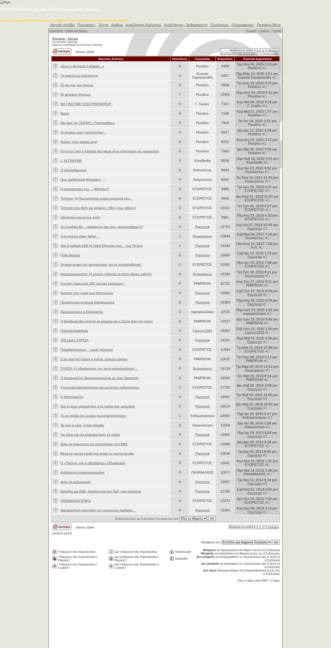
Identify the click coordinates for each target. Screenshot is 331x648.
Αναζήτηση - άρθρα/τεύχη (185, 25)
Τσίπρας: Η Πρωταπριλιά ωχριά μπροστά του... (96, 198)
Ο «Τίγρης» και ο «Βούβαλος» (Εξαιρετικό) (92, 463)
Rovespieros (202, 236)
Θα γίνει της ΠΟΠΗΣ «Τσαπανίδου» (87, 123)
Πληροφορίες (242, 25)
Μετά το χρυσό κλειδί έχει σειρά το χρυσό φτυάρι (97, 453)
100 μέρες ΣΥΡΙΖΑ (74, 340)
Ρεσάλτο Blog (269, 25)
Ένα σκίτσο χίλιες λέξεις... (79, 236)
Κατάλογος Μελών (76, 30)
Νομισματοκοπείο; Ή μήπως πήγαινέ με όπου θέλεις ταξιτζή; (106, 274)
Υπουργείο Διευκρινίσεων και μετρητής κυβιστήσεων (99, 387)
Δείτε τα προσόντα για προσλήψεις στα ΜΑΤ (94, 444)
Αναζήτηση (56, 30)
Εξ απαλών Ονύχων (75, 94)
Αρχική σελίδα (62, 25)
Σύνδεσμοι (219, 25)
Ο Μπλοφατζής (72, 397)
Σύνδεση (264, 30)
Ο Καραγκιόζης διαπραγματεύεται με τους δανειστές (99, 378)
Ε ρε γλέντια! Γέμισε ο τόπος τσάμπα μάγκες (94, 359)
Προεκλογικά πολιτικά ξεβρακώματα (87, 302)
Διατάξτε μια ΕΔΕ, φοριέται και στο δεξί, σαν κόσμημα (100, 491)
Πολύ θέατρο (70, 255)
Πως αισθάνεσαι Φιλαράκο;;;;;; (83, 179)
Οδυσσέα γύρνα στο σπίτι (80, 217)
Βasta (64, 113)
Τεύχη (103, 25)
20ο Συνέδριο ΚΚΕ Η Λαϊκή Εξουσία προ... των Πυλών (101, 246)
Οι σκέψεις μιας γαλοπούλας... (83, 132)
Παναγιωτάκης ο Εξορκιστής (81, 312)
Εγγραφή (251, 30)
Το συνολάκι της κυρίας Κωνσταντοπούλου (93, 416)
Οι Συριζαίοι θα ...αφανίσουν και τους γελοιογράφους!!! (101, 227)
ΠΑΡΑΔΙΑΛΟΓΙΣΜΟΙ (75, 501)
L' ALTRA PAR (71, 161)
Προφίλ (277, 30)
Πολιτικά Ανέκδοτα (74, 331)
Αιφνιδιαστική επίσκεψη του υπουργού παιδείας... (97, 510)
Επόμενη (273, 50)
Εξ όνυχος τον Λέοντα (76, 85)
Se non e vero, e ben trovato (82, 425)
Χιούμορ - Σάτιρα (85, 51)
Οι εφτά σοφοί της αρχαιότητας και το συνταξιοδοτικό (100, 264)
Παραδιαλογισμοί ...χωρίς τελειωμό (86, 349)
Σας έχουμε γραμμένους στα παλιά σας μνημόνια (97, 406)
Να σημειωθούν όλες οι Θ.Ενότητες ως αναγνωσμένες (249, 53)
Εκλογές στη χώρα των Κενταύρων (86, 293)
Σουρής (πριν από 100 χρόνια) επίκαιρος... (93, 283)
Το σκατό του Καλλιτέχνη (79, 76)
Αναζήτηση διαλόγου (143, 25)
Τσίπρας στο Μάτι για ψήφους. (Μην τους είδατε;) (98, 208)
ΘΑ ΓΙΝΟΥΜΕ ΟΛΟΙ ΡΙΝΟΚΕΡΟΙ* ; (86, 104)
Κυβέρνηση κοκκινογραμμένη (82, 472)
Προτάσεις (86, 25)
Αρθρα (117, 25)
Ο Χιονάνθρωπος (73, 170)
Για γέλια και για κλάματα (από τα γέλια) (90, 435)
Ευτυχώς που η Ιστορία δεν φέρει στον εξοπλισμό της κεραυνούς (109, 151)
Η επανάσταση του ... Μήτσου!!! (84, 189)
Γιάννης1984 (202, 331)
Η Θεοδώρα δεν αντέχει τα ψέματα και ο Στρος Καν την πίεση (106, 321)
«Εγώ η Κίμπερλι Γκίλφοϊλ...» (82, 66)
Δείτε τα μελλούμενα (75, 482)
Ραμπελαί (202, 227)
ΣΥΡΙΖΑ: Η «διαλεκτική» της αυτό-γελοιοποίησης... (98, 368)
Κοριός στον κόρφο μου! (78, 142)
